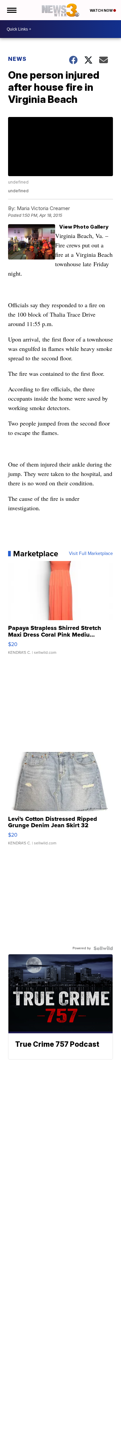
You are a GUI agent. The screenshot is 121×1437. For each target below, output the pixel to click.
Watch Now (101, 10)
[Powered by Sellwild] (103, 948)
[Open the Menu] (11, 10)
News (17, 58)
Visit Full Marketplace (91, 553)
